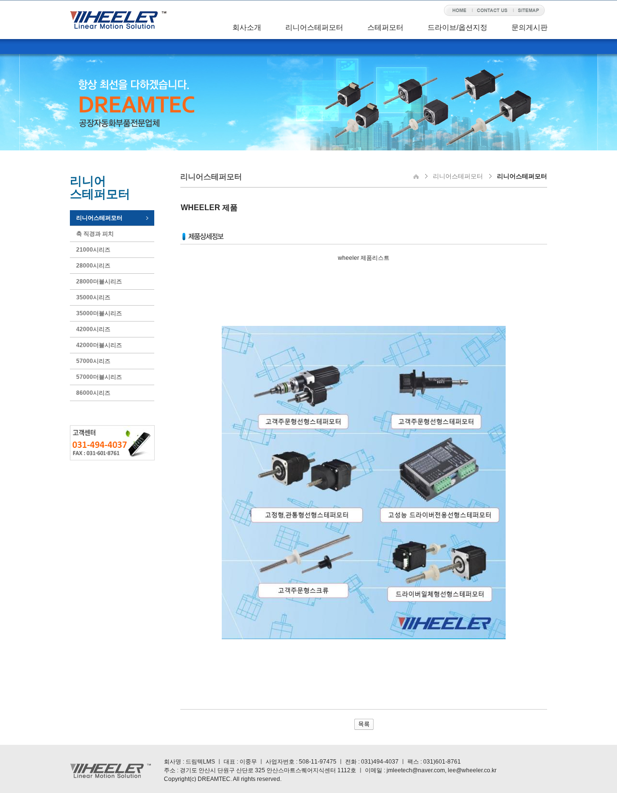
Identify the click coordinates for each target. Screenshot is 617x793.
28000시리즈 (93, 265)
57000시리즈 (93, 361)
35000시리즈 (93, 297)
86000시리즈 (93, 393)
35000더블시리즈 (99, 313)
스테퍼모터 (385, 27)
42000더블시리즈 (99, 345)
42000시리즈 (93, 329)
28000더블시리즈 (99, 281)
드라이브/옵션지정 (457, 27)
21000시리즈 (93, 249)
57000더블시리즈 (99, 377)
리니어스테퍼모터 (314, 27)
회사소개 (246, 27)
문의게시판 (529, 27)
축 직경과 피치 (95, 233)
